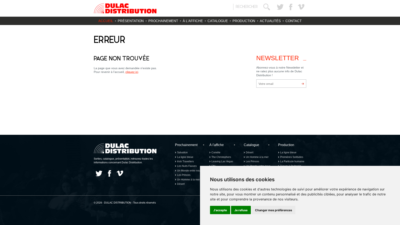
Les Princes (183, 175)
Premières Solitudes (291, 157)
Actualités (270, 21)
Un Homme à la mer (188, 179)
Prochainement (163, 21)
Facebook (290, 7)
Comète (215, 152)
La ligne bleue (185, 157)
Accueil (105, 21)
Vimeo (301, 7)
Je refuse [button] (241, 210)
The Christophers (221, 157)
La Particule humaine (292, 161)
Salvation (182, 152)
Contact (293, 21)
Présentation (131, 21)
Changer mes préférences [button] (273, 210)
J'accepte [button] (220, 210)
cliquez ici (131, 72)
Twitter (280, 7)
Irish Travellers (185, 161)
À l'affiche (193, 21)
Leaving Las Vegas (222, 161)
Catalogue (218, 21)
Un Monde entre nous (189, 170)
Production (243, 21)
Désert (181, 183)
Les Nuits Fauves (187, 166)
